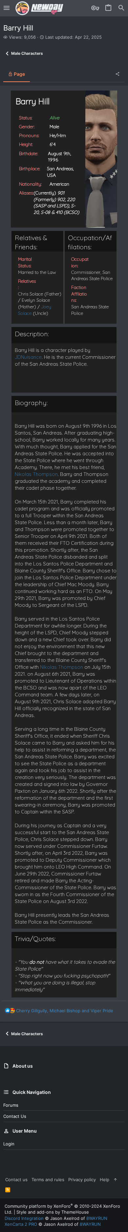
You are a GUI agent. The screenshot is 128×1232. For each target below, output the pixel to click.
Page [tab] (19, 74)
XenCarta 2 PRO (21, 1224)
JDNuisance (28, 357)
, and (64, 1010)
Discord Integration (24, 1218)
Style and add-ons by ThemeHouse (52, 1212)
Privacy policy (82, 1179)
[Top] (115, 1179)
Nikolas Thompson (36, 474)
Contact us (14, 1116)
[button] (6, 8)
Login (8, 1143)
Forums (10, 1105)
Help (104, 1179)
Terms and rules (48, 1179)
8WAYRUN (96, 1218)
